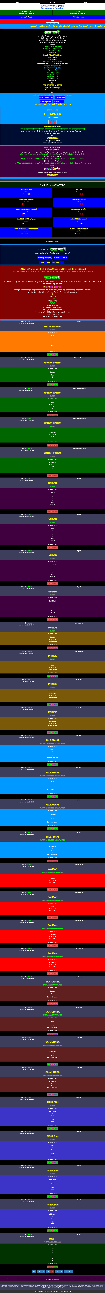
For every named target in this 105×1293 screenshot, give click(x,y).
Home (18, 2)
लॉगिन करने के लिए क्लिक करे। (78, 13)
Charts (86, 2)
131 (39, 1271)
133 (48, 1271)
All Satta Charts (78, 17)
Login (78, 11)
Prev (34, 1271)
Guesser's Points (26, 17)
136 (61, 1271)
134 (52, 1271)
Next (70, 1271)
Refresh (52, 2)
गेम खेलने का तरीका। (52, 23)
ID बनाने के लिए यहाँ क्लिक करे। (27, 13)
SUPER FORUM (52, 354)
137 (66, 1271)
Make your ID (26, 11)
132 (43, 1271)
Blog (52, 20)
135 (57, 1271)
